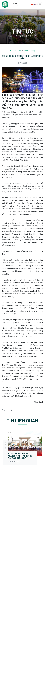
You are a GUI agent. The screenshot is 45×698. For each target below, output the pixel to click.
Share (15, 410)
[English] (35, 4)
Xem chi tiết (12, 461)
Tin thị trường (29, 50)
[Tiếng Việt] (32, 4)
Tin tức (18, 50)
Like (5, 410)
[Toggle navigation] (40, 4)
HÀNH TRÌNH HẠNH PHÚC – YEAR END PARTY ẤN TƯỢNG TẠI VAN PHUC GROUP (20, 455)
